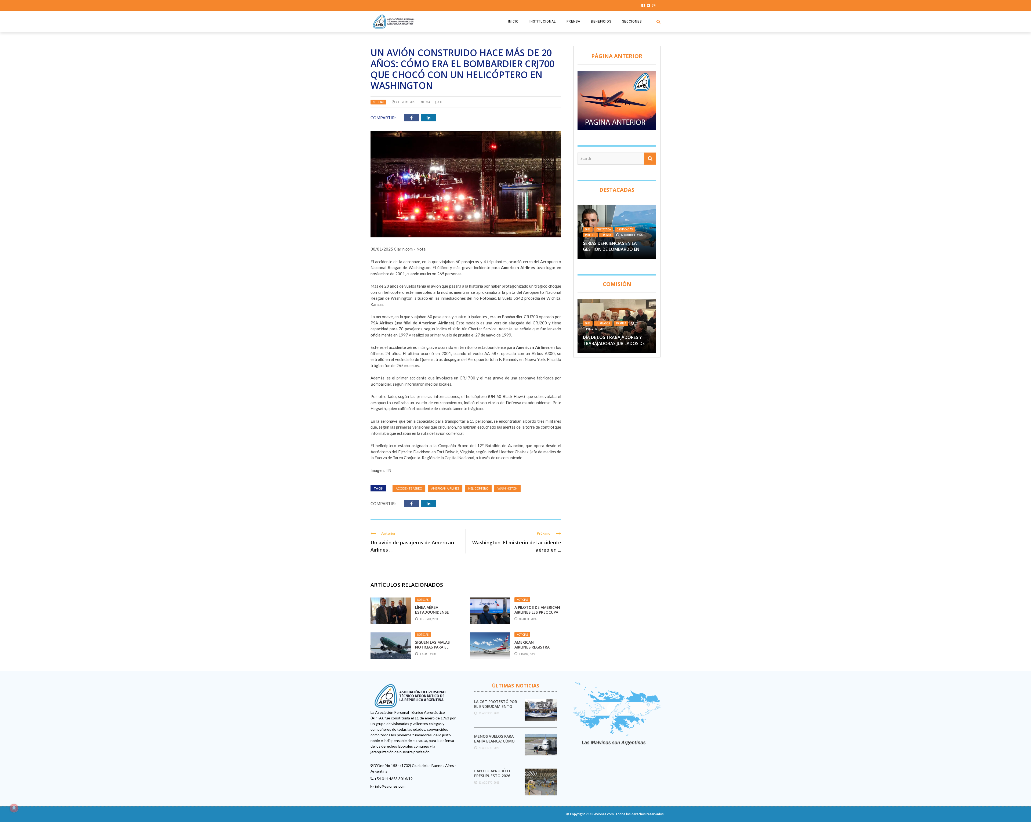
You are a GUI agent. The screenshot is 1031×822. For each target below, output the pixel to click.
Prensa (606, 235)
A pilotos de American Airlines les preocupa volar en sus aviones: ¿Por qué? (537, 615)
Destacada (603, 229)
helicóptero (478, 488)
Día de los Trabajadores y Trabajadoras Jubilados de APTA (614, 343)
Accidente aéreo (409, 488)
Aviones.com (604, 814)
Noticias (378, 102)
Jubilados (603, 323)
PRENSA (573, 21)
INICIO (513, 21)
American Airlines (445, 488)
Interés (590, 235)
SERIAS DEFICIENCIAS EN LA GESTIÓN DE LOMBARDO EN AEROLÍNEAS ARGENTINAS (611, 249)
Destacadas (625, 229)
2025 (587, 229)
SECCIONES (632, 21)
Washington (507, 488)
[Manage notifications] (14, 808)
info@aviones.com (390, 786)
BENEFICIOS (601, 21)
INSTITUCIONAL (542, 21)
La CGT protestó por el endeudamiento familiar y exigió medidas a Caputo (495, 709)
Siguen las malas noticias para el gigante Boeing (432, 647)
